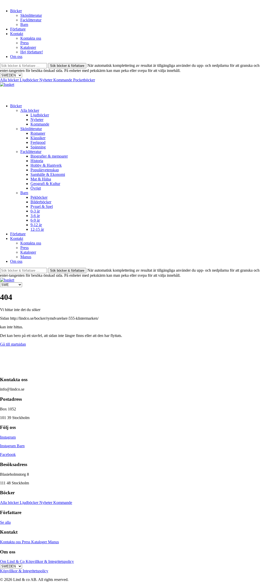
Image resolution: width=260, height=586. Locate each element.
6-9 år (35, 220)
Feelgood (37, 142)
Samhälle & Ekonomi (47, 174)
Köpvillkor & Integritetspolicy (50, 561)
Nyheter (46, 80)
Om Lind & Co (13, 561)
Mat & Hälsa (40, 179)
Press (24, 43)
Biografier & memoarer (49, 156)
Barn (24, 24)
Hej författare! (31, 52)
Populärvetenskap (44, 170)
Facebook (8, 454)
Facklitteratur (30, 20)
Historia (36, 161)
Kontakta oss (30, 38)
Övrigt (35, 188)
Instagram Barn (12, 446)
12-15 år (37, 229)
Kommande (63, 80)
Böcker (16, 11)
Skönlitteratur (31, 15)
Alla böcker (10, 80)
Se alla (5, 522)
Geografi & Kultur (45, 183)
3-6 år (35, 215)
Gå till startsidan (13, 344)
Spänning (38, 147)
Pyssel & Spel (41, 206)
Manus (25, 257)
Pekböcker (38, 197)
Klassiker (37, 138)
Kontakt (16, 34)
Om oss (16, 56)
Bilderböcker (40, 202)
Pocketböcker (84, 80)
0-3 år (35, 211)
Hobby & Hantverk (46, 165)
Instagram (8, 437)
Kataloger (28, 47)
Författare (18, 29)
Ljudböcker (29, 80)
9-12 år (36, 225)
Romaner (37, 133)
